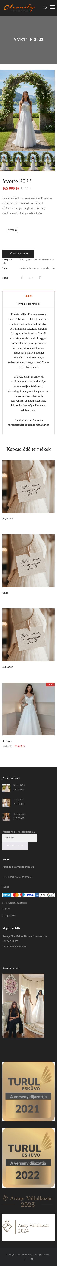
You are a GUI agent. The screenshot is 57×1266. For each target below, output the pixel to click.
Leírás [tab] (28, 296)
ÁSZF (7, 909)
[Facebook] (21, 278)
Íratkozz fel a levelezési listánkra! (18, 831)
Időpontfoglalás (18, 253)
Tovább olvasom (46, 524)
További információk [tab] (28, 304)
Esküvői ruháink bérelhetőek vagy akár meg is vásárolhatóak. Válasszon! (13, 223)
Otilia (5, 593)
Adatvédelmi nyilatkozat (16, 903)
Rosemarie (7, 741)
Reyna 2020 (7, 519)
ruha (53, 268)
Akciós (37, 259)
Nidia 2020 (7, 667)
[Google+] (31, 278)
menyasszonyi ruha (40, 268)
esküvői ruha (25, 268)
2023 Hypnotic (26, 259)
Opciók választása (44, 746)
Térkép (6, 886)
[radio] (12, 230)
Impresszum (10, 915)
